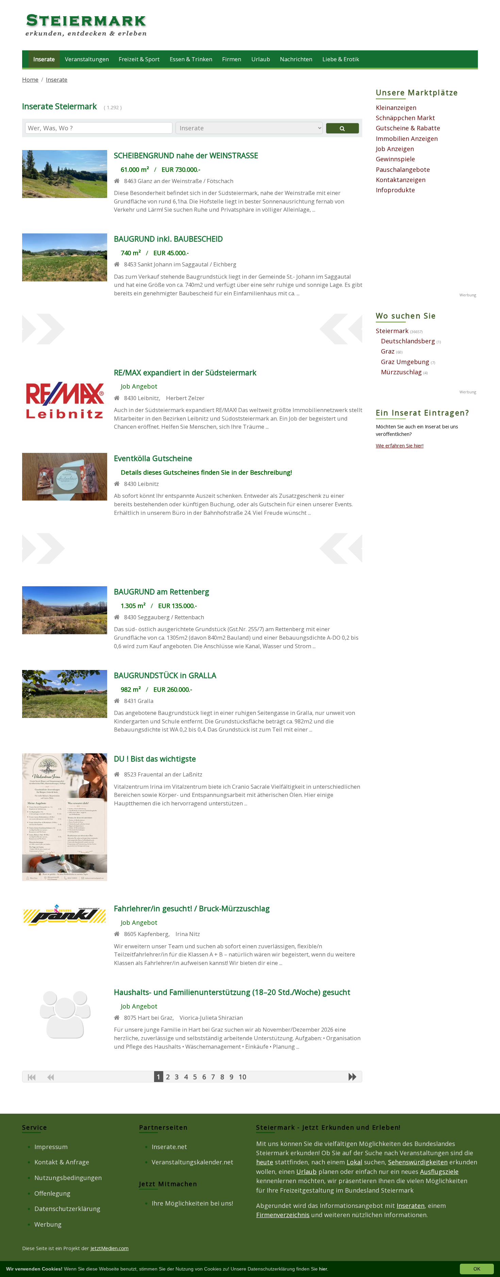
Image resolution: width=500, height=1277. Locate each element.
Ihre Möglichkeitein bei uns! (192, 1203)
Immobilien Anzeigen (407, 138)
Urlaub (260, 59)
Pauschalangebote (403, 169)
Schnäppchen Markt (405, 118)
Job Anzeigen (395, 149)
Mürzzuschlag (401, 372)
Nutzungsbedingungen (68, 1178)
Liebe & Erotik (340, 59)
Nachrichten (296, 59)
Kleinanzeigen (396, 107)
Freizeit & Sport (139, 59)
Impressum (51, 1147)
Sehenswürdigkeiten (418, 1162)
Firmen (231, 59)
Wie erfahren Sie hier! (399, 445)
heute (264, 1162)
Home (30, 79)
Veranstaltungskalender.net (192, 1162)
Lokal (354, 1162)
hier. (323, 1269)
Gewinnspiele (395, 159)
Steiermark (392, 331)
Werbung (48, 1224)
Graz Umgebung (405, 362)
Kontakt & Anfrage (61, 1162)
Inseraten (410, 1205)
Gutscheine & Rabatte (408, 128)
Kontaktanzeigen (401, 180)
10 (242, 1076)
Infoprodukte (395, 190)
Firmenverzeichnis (283, 1215)
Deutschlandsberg (408, 341)
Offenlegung (52, 1193)
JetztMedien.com (109, 1248)
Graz (388, 351)
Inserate (44, 59)
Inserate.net (169, 1147)
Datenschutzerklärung (67, 1209)
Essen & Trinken (191, 59)
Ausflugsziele (439, 1171)
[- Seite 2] (353, 1076)
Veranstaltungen (87, 59)
